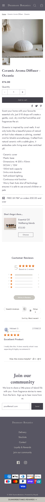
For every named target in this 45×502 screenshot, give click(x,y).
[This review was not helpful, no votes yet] (38, 359)
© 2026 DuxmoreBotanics (15, 495)
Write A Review (24, 297)
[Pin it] (40, 106)
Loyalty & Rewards (22, 447)
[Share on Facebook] (32, 106)
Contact (22, 442)
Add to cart (22, 100)
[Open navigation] (3, 5)
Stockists (22, 437)
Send (37, 406)
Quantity (6, 86)
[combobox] (31, 318)
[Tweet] (36, 106)
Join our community (23, 452)
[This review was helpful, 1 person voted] (33, 359)
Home (4, 14)
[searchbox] (13, 309)
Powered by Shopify (31, 495)
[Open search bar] (34, 5)
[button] (22, 499)
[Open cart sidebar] (41, 5)
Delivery (22, 432)
